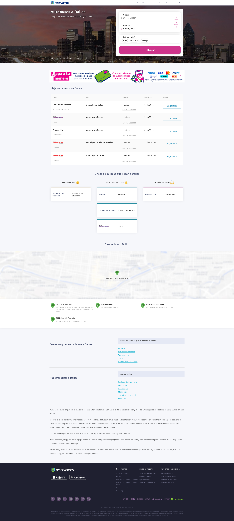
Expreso (121, 348)
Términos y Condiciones (169, 480)
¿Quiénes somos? (122, 473)
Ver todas (122, 398)
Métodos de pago (167, 473)
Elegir (145, 40)
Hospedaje (120, 491)
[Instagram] (65, 499)
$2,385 (172, 131)
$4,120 (172, 156)
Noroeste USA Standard (127, 361)
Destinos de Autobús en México (127, 480)
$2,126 (172, 106)
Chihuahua (122, 385)
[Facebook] (53, 499)
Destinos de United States (69, 58)
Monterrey (122, 392)
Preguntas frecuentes (168, 476)
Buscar (151, 49)
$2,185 (172, 118)
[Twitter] (59, 499)
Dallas (86, 58)
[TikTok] (83, 499)
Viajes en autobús (145, 480)
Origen (126, 15)
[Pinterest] (77, 499)
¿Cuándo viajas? (128, 37)
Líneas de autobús (122, 488)
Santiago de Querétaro (127, 382)
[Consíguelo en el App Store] (59, 477)
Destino (126, 25)
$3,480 (172, 143)
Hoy (125, 40)
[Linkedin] (71, 499)
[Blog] (89, 499)
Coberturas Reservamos (147, 483)
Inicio (53, 58)
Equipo (118, 476)
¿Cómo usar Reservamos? (147, 473)
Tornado (121, 358)
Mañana (134, 40)
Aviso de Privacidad (167, 483)
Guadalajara (123, 388)
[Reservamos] (60, 2)
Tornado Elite (123, 355)
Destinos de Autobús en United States (126, 484)
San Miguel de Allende (127, 395)
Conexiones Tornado (126, 352)
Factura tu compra (145, 476)
